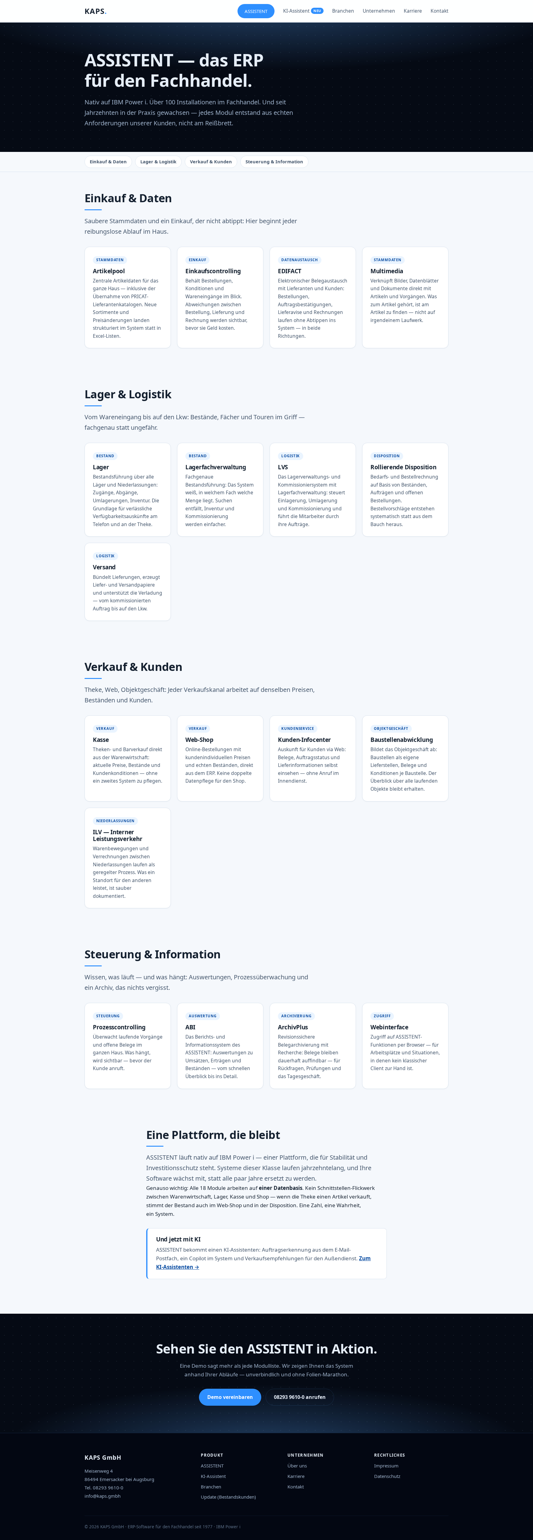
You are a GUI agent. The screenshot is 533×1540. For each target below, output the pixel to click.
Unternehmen (379, 10)
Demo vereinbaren (230, 1397)
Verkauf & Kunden (211, 161)
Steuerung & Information (274, 161)
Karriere (413, 10)
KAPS (96, 11)
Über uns (297, 1466)
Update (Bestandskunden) (228, 1497)
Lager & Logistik (158, 161)
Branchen (343, 10)
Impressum (386, 1466)
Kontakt (439, 10)
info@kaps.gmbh (103, 1496)
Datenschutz (387, 1476)
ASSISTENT (256, 11)
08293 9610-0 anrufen (300, 1397)
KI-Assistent (302, 10)
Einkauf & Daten (108, 161)
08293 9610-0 (108, 1487)
